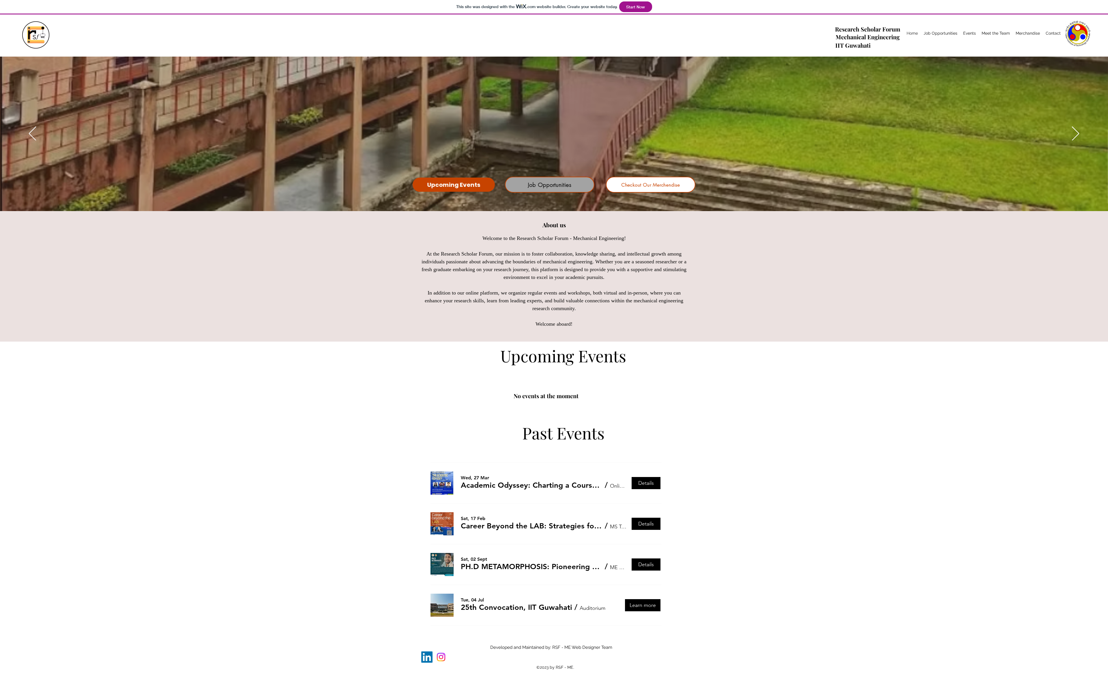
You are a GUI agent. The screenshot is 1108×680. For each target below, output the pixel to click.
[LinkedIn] (427, 657)
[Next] (1075, 133)
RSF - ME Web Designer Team (582, 647)
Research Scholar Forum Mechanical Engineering (867, 33)
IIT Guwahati (853, 45)
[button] (531, 485)
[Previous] (32, 133)
